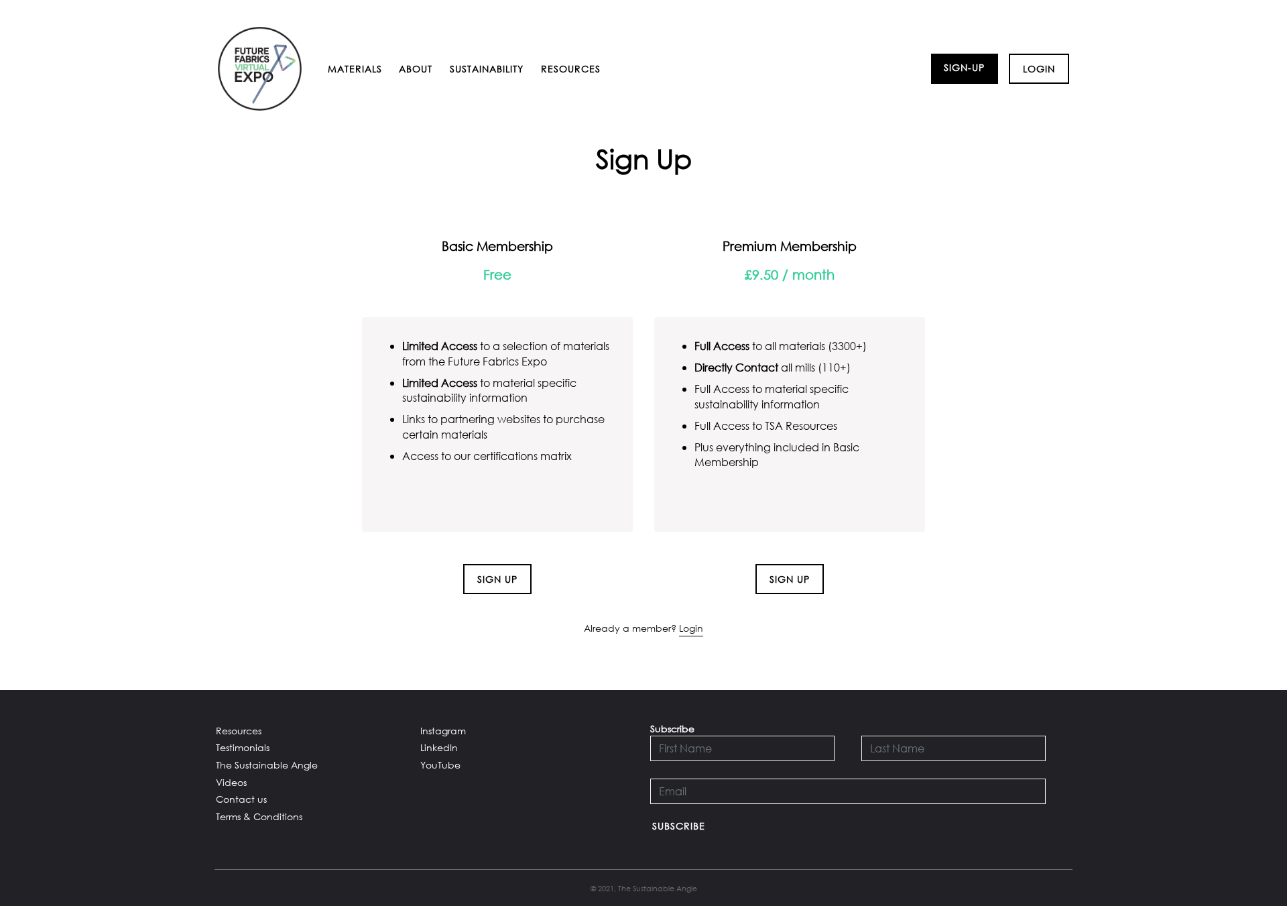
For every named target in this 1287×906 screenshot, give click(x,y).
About (415, 68)
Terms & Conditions (259, 816)
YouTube (440, 764)
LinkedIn (439, 747)
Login (1039, 68)
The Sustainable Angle (267, 764)
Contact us (241, 799)
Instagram (443, 730)
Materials (355, 68)
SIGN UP (497, 579)
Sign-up (964, 67)
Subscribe (678, 825)
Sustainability (487, 68)
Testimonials (242, 747)
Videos (231, 782)
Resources (571, 68)
